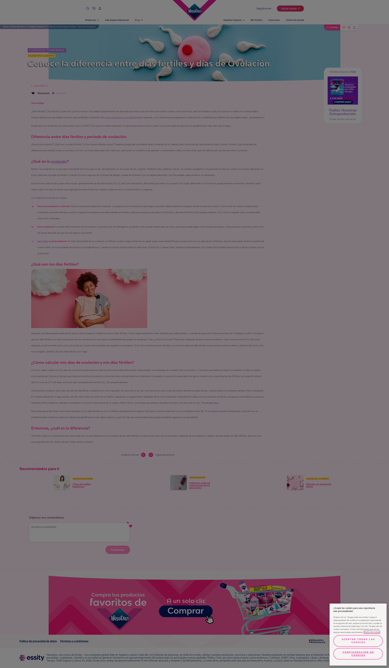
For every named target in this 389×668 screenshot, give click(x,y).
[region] (358, 635)
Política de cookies (372, 632)
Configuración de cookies (358, 653)
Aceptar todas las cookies (358, 641)
